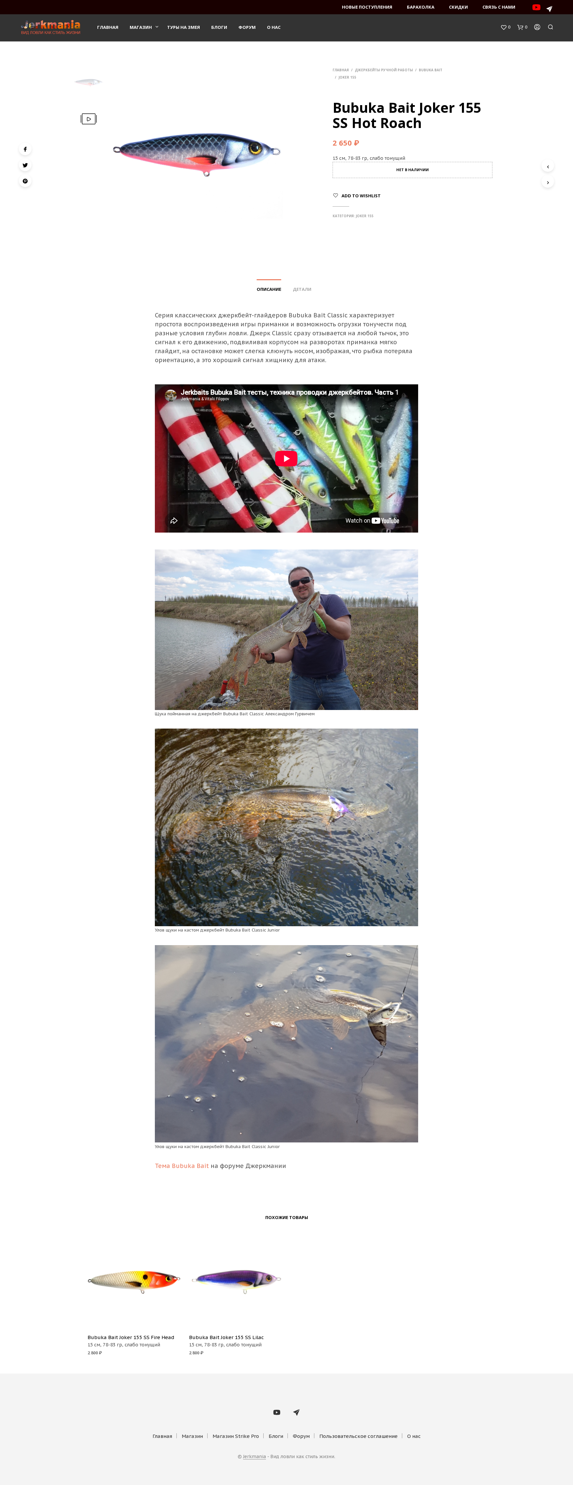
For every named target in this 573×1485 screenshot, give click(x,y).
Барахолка (420, 7)
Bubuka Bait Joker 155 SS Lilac (226, 1337)
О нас (274, 27)
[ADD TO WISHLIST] (134, 1319)
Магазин (141, 27)
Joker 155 (347, 77)
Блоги (219, 27)
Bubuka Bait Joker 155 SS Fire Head (131, 1337)
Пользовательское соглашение (358, 1436)
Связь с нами (498, 7)
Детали (302, 289)
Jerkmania (254, 1456)
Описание (269, 289)
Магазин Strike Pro (236, 1436)
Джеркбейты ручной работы (384, 70)
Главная (107, 27)
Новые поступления (367, 7)
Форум (247, 27)
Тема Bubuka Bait (182, 1166)
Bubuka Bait (430, 70)
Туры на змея (183, 27)
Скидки (458, 7)
